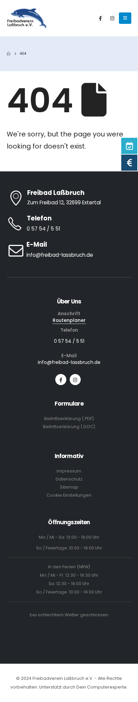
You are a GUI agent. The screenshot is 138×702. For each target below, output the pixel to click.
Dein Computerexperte (101, 687)
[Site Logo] (27, 18)
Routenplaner (69, 320)
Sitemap (69, 487)
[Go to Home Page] (8, 53)
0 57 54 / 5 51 (69, 341)
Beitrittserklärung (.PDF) (69, 418)
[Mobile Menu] (125, 18)
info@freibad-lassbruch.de (69, 362)
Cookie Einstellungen (69, 495)
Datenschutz (69, 479)
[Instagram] (113, 18)
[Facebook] (100, 18)
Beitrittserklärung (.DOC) (69, 426)
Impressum (69, 471)
